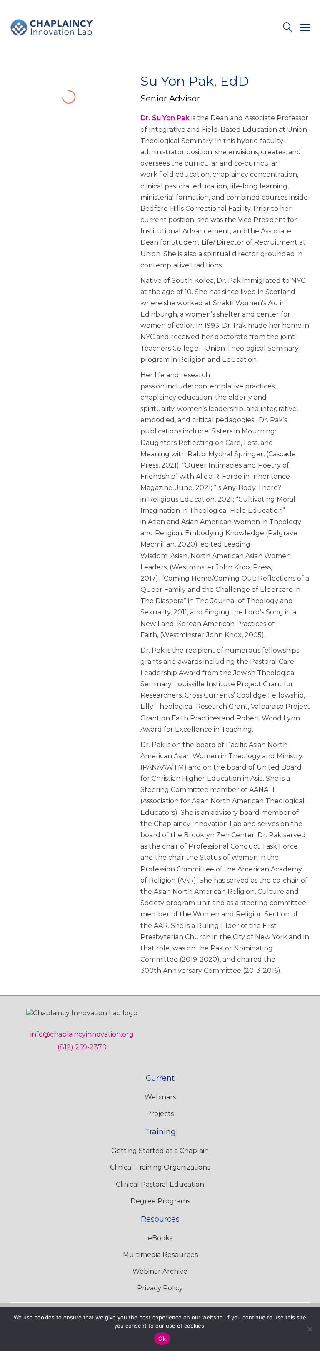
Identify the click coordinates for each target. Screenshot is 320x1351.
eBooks (160, 1238)
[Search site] (287, 28)
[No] (309, 1329)
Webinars (160, 1097)
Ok (162, 1338)
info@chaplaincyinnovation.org (82, 1034)
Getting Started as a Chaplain (160, 1151)
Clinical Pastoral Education (160, 1184)
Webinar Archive (160, 1271)
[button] (305, 27)
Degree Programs (160, 1201)
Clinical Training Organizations (160, 1167)
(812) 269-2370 (82, 1047)
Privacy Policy (160, 1288)
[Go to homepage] (51, 27)
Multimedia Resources (160, 1255)
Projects (160, 1114)
